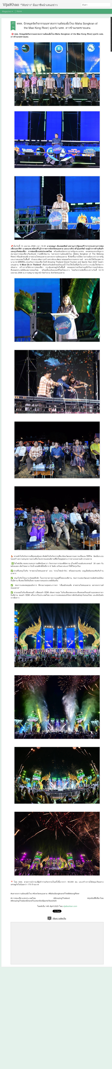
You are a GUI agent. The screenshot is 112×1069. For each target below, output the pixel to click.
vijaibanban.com (70, 906)
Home (19, 11)
